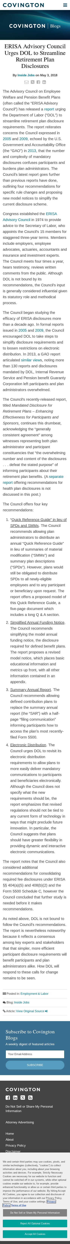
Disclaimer (13, 1151)
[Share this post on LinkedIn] (44, 82)
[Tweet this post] (32, 82)
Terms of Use (18, 1205)
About (10, 1139)
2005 (7, 139)
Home (10, 1133)
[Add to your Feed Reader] (30, 1097)
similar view (30, 360)
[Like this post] (38, 82)
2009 (23, 139)
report (49, 109)
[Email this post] (26, 82)
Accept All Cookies (35, 1234)
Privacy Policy (16, 1145)
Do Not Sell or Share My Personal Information (35, 1212)
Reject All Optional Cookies (35, 1223)
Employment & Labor (34, 993)
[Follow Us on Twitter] (23, 1097)
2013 (32, 151)
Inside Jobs (26, 75)
